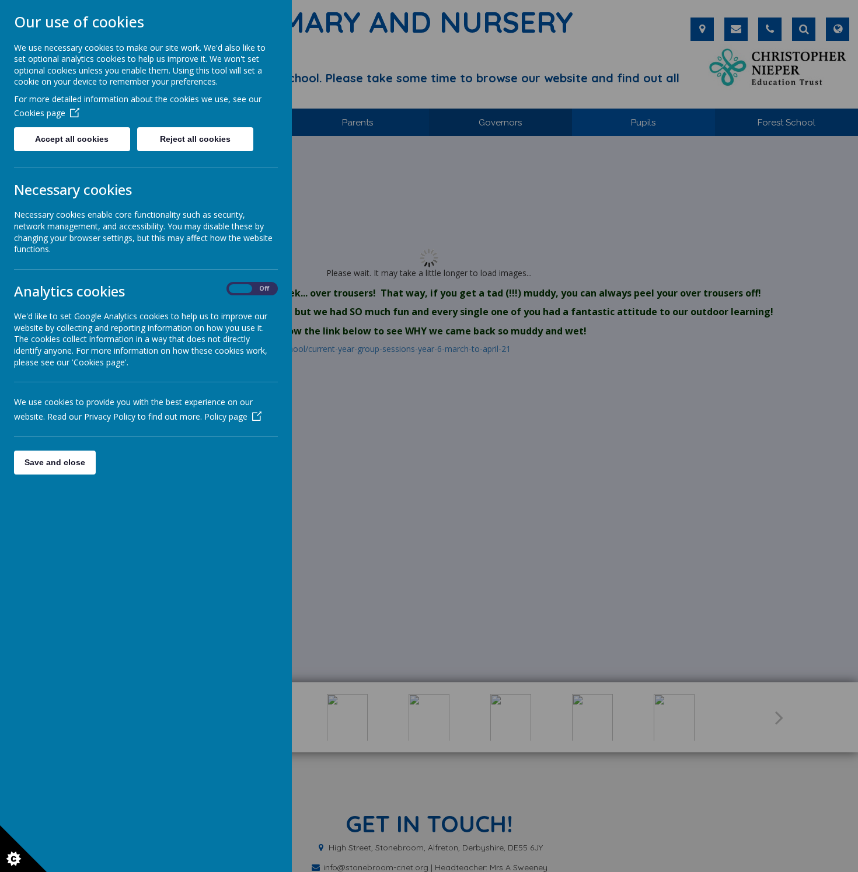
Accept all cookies (72, 139)
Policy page (225, 416)
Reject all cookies (195, 139)
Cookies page (39, 112)
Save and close (55, 462)
